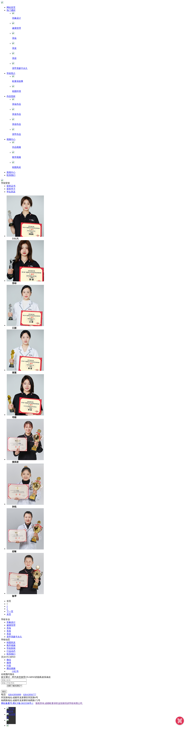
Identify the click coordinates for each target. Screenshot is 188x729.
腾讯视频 (11, 668)
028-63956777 (29, 694)
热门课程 (11, 10)
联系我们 (11, 175)
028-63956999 (14, 694)
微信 (9, 660)
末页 (9, 614)
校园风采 (11, 642)
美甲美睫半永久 (14, 637)
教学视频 (11, 645)
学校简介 (11, 73)
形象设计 (11, 622)
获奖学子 (11, 189)
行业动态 (11, 651)
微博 (9, 663)
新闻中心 (11, 172)
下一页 (10, 611)
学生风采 (11, 192)
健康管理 (11, 625)
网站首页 (11, 7)
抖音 (9, 665)
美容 (9, 634)
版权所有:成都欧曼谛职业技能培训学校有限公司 (59, 703)
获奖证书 (11, 186)
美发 (9, 631)
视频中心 (11, 139)
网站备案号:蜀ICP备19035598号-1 (17, 703)
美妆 (9, 628)
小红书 (15, 671)
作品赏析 (11, 96)
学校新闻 (11, 648)
